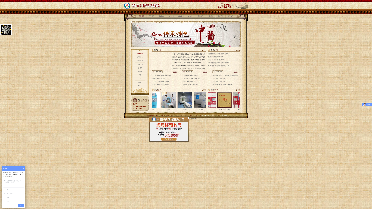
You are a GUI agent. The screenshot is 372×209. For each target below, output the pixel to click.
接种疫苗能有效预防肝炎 (215, 57)
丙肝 (140, 75)
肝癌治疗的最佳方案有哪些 (160, 84)
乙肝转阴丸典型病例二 (220, 81)
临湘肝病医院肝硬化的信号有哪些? (218, 54)
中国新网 (224, 115)
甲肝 (140, 78)
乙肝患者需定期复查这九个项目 (161, 75)
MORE (204, 50)
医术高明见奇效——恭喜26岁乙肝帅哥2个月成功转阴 (229, 75)
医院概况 (151, 16)
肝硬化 (140, 68)
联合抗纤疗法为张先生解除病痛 (222, 84)
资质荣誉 (230, 16)
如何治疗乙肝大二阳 (158, 78)
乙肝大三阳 (140, 60)
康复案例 (181, 16)
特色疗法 (171, 16)
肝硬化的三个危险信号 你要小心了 (218, 66)
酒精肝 (140, 82)
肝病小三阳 (140, 64)
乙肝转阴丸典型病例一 (220, 78)
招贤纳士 (220, 16)
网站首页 (141, 16)
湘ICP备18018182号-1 (208, 115)
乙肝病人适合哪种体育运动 (160, 81)
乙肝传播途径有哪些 (189, 81)
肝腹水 (140, 71)
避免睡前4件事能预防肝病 (190, 84)
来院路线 (210, 16)
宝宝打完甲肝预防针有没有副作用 (218, 63)
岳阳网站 (193, 118)
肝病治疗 (161, 16)
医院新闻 (201, 16)
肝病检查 (140, 57)
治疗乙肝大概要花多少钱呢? (216, 60)
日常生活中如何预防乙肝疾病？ (192, 78)
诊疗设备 (191, 16)
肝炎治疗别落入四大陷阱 (190, 75)
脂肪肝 (140, 86)
